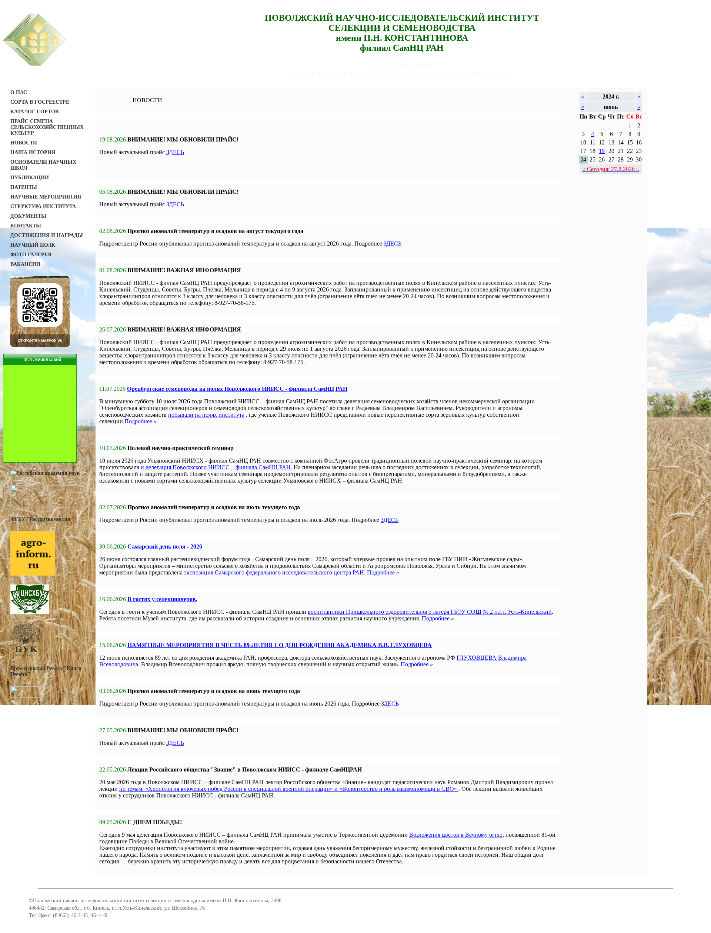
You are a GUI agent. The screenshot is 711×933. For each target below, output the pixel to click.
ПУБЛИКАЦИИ (29, 177)
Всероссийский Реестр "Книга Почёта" (45, 671)
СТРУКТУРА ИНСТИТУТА (43, 206)
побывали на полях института (206, 414)
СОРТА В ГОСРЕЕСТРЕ (39, 102)
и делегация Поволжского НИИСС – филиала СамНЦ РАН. (216, 467)
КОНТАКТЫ (25, 226)
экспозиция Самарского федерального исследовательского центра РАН (274, 572)
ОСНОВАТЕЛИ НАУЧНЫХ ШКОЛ (43, 165)
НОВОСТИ (23, 143)
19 (602, 151)
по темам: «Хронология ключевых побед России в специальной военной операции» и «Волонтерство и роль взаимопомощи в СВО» (288, 789)
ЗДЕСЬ (175, 152)
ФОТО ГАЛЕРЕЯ (30, 254)
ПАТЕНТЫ (23, 187)
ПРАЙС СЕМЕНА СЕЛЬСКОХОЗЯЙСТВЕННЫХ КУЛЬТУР (47, 127)
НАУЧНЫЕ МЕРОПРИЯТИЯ (45, 197)
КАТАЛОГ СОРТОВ (34, 111)
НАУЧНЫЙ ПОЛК (32, 245)
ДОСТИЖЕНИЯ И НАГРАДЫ (46, 235)
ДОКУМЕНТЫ (28, 216)
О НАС (18, 92)
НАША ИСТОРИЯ (32, 152)
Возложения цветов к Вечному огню (456, 835)
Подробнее (138, 421)
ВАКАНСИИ (25, 264)
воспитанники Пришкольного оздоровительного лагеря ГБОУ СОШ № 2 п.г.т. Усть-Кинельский (430, 612)
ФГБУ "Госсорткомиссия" (41, 519)
